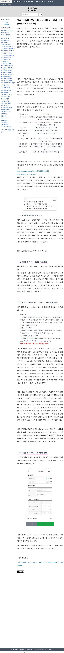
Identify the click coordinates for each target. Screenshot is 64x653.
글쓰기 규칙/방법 (28, 1)
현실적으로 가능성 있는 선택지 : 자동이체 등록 (40, 206)
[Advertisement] (40, 66)
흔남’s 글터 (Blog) (6, 4)
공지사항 (50, 1)
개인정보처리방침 (29, 649)
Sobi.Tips (32, 8)
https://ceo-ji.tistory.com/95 (26, 174)
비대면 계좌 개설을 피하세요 (35, 202)
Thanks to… (50, 649)
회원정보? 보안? (17, 1)
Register (6, 24)
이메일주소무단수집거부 (40, 649)
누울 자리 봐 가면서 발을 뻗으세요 (36, 204)
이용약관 (22, 649)
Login (6, 22)
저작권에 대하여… (41, 1)
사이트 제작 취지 (5, 1)
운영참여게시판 (14, 649)
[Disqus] (40, 617)
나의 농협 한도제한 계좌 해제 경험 (36, 208)
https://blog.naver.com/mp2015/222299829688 (33, 171)
